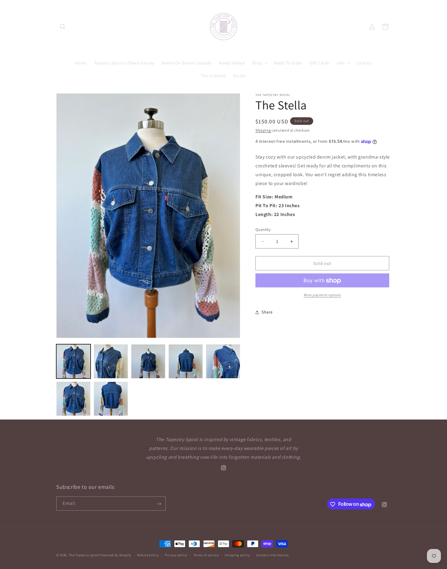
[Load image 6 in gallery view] (73, 399)
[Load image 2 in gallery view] (111, 361)
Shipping (263, 130)
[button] (63, 26)
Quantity (263, 229)
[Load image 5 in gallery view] (223, 361)
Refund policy (148, 555)
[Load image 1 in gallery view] (73, 361)
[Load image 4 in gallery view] (185, 361)
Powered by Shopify (115, 555)
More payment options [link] (322, 295)
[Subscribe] (158, 504)
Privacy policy (176, 555)
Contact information (272, 555)
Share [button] (267, 312)
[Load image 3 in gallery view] (148, 361)
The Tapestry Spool (84, 555)
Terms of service (206, 555)
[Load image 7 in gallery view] (111, 399)
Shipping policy (237, 555)
